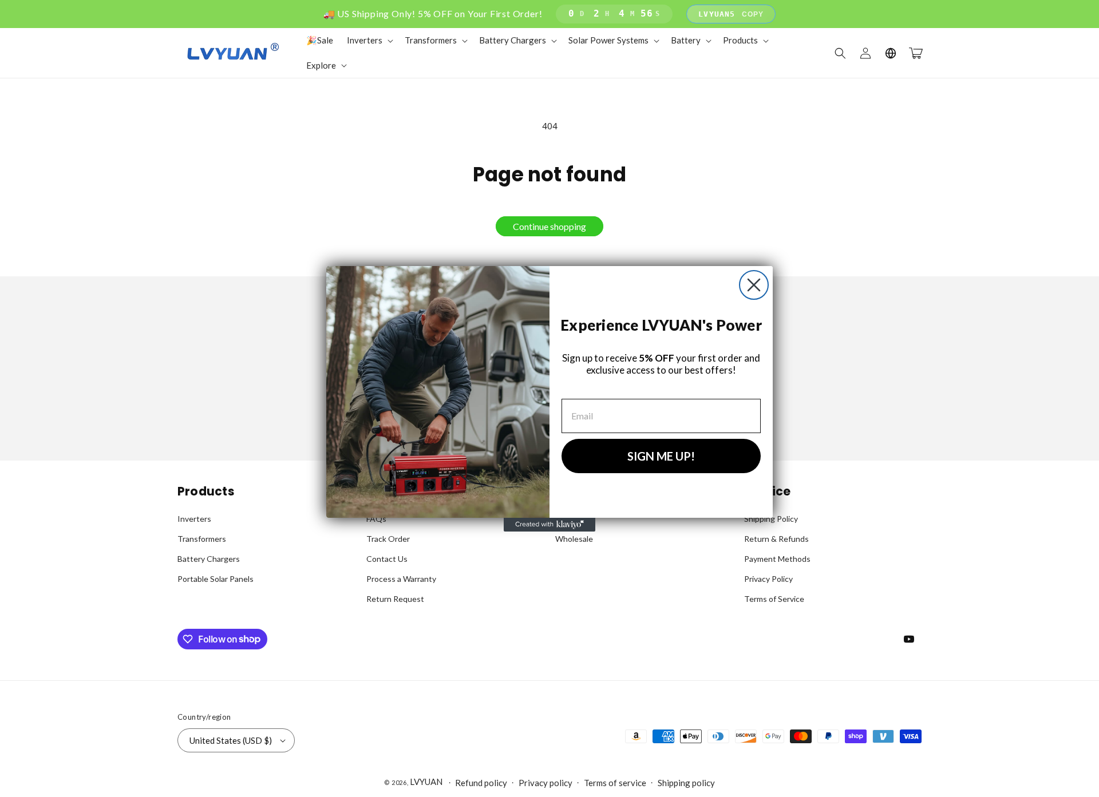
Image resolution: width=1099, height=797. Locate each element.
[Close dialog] (754, 285)
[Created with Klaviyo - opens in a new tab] (549, 525)
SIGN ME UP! (661, 456)
